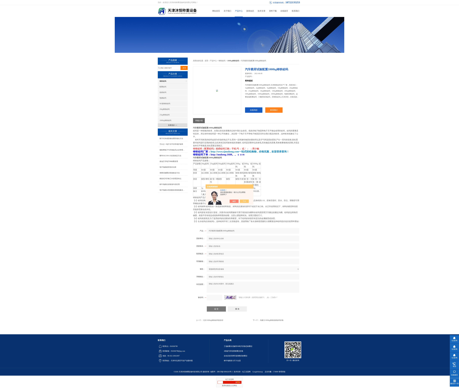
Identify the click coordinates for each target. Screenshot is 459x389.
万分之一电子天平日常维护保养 (171, 144)
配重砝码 (163, 87)
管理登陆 (282, 372)
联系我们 (295, 11)
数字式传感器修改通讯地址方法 (171, 138)
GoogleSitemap (257, 372)
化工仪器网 (246, 372)
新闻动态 (250, 11)
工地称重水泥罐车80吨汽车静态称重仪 (238, 346)
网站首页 (216, 11)
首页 (206, 61)
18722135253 (292, 2)
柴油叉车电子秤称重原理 (169, 161)
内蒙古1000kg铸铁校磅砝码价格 (271, 320)
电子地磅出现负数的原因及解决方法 (173, 190)
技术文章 (261, 11)
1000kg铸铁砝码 (165, 120)
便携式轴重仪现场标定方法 (170, 173)
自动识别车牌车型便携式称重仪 (235, 356)
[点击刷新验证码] (230, 297)
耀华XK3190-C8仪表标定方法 (170, 156)
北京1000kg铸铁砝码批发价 (213, 320)
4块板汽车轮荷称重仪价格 (233, 351)
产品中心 (239, 11)
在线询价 (254, 110)
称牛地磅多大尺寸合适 (232, 361)
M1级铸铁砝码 (165, 104)
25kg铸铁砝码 (165, 115)
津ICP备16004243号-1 (225, 372)
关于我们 (227, 11)
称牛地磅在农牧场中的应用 (170, 184)
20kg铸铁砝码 (165, 109)
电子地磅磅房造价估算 (168, 167)
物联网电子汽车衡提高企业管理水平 (173, 150)
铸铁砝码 (163, 81)
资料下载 (273, 11)
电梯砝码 (163, 98)
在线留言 (284, 11)
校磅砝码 (163, 92)
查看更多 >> (172, 125)
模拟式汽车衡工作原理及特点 (170, 179)
